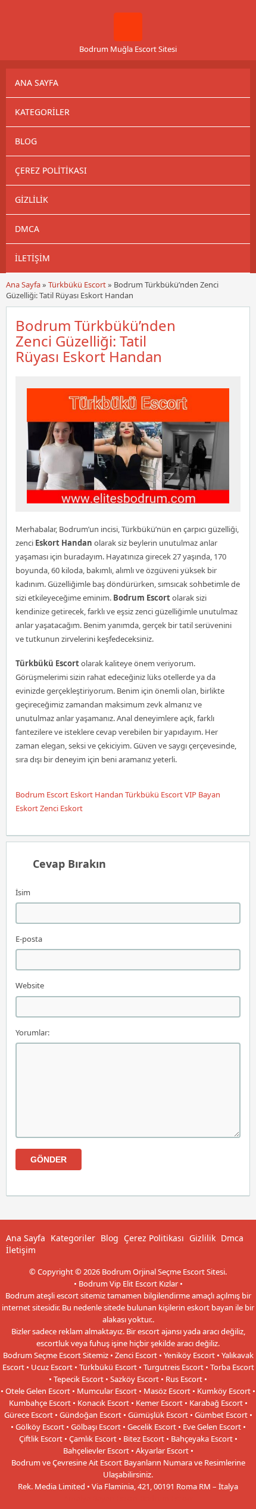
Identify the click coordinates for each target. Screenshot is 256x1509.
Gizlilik (31, 199)
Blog (26, 141)
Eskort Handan (96, 794)
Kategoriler (42, 111)
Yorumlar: (32, 1032)
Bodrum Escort (41, 794)
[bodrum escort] (128, 38)
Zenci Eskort (61, 808)
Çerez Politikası (51, 170)
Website (29, 985)
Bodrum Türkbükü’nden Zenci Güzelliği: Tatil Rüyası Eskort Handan (95, 341)
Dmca (27, 228)
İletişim (32, 258)
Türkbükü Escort (77, 284)
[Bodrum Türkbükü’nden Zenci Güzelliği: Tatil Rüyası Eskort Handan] (128, 506)
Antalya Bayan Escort (101, 1498)
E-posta (28, 938)
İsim (22, 892)
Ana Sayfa (36, 82)
